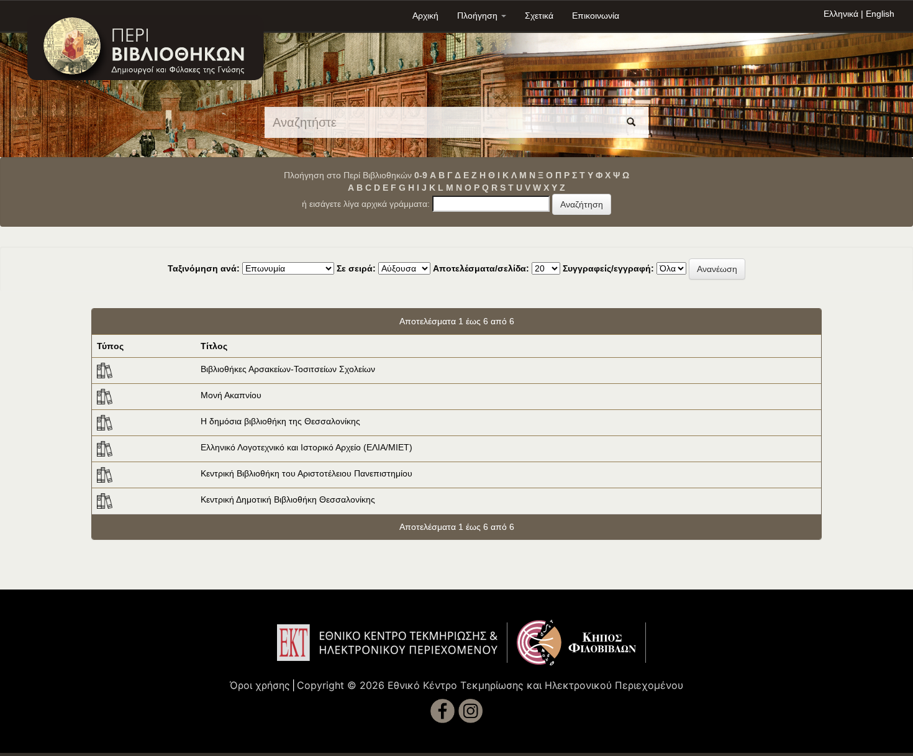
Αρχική (425, 15)
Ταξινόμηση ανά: (204, 268)
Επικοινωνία (595, 15)
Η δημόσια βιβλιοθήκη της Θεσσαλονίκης (280, 421)
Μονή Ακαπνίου (231, 395)
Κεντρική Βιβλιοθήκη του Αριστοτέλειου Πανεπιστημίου (306, 473)
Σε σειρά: (356, 268)
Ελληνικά (841, 14)
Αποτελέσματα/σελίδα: (481, 268)
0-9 (420, 175)
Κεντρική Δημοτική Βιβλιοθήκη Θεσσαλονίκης (288, 499)
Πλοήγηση (478, 15)
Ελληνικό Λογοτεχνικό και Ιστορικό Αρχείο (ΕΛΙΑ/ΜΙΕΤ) (306, 447)
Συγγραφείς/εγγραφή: (608, 268)
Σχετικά (539, 15)
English (880, 14)
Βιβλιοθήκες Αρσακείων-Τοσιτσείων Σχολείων (288, 369)
